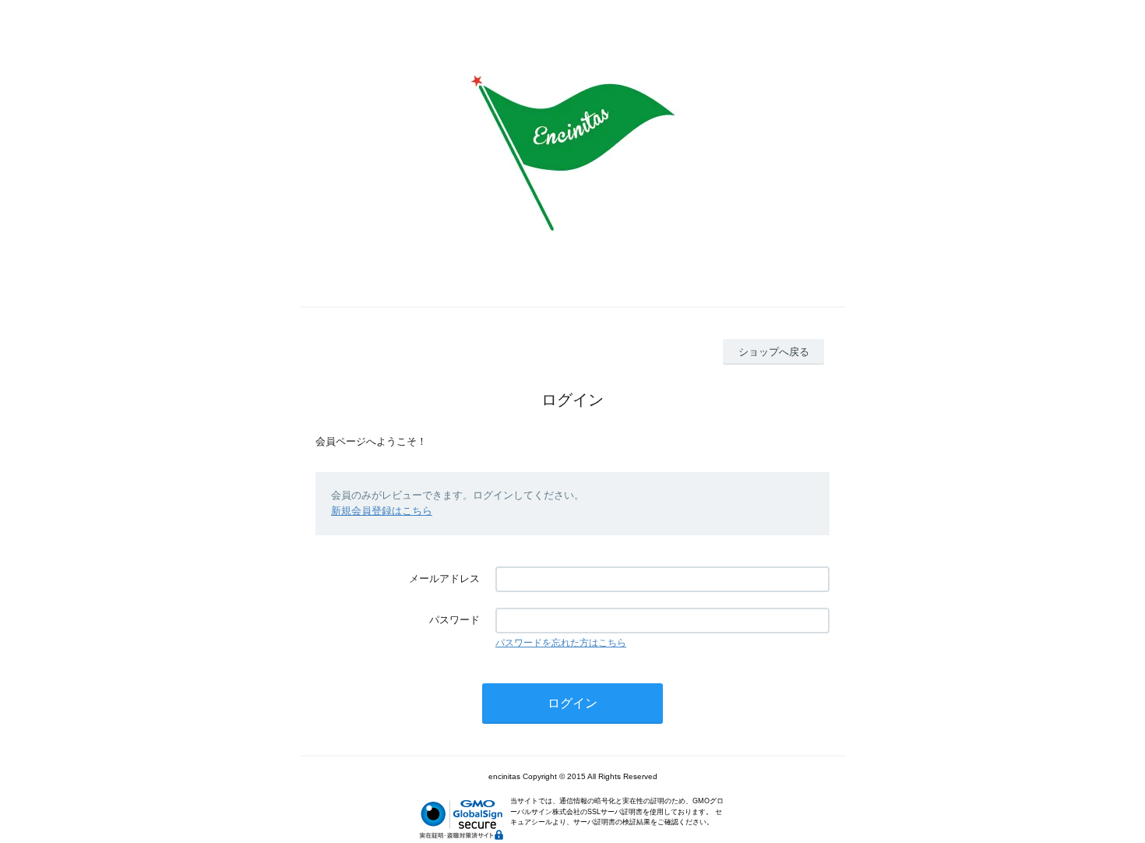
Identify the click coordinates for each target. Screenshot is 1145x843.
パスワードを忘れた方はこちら (560, 642)
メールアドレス (444, 578)
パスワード (454, 620)
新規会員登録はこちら (381, 511)
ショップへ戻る (773, 352)
